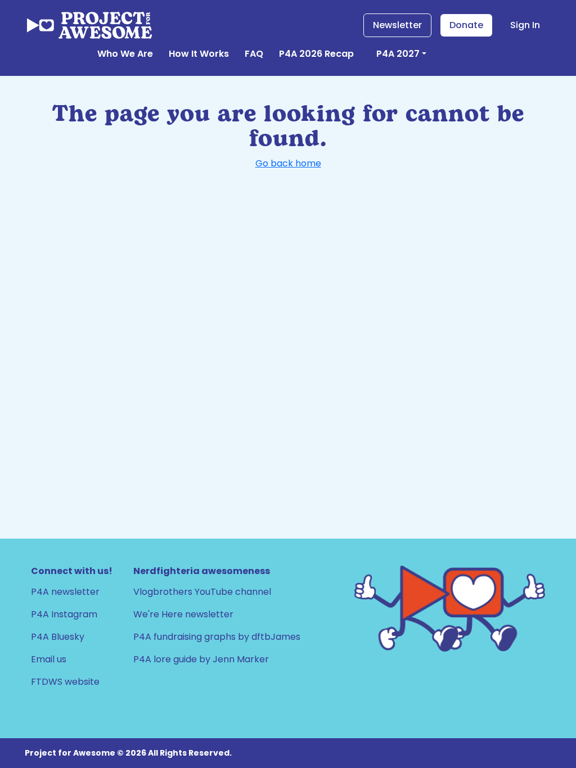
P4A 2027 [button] (398, 53)
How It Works (199, 53)
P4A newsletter (65, 591)
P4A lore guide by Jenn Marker (201, 659)
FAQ (254, 53)
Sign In (525, 25)
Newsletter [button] (397, 25)
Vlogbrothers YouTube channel (202, 591)
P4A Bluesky (57, 636)
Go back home (288, 163)
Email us (48, 659)
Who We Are (125, 53)
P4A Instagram (64, 614)
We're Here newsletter (183, 614)
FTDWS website (65, 681)
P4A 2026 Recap (316, 53)
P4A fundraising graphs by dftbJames (216, 636)
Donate (466, 25)
